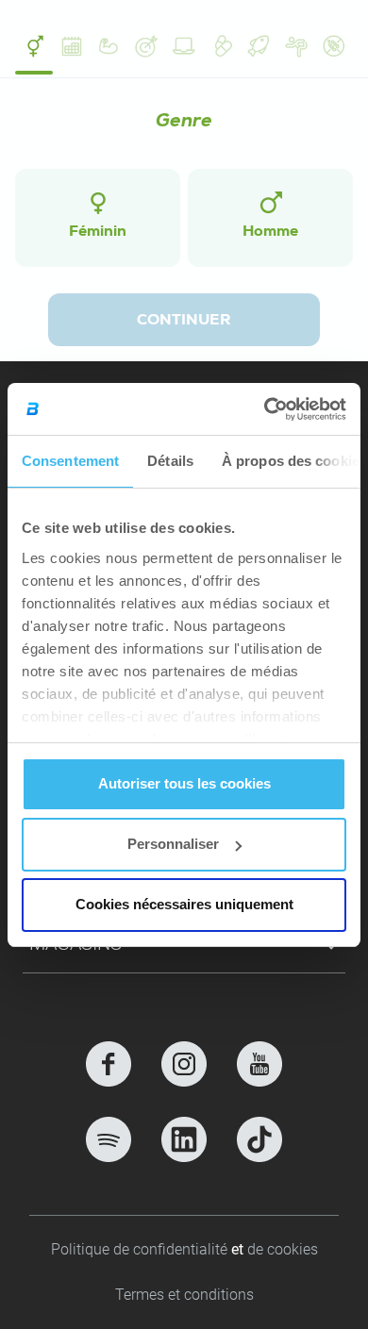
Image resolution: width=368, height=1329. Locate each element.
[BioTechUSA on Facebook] (108, 1064)
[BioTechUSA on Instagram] (184, 1064)
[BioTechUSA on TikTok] (259, 1139)
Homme (270, 233)
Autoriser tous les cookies (184, 783)
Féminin (97, 233)
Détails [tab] (170, 461)
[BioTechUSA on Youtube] (259, 1064)
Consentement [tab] (70, 461)
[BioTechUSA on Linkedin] (184, 1139)
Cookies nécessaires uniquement (184, 904)
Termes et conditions (184, 1295)
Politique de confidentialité (141, 1249)
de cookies (282, 1249)
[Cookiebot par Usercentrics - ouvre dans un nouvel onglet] (264, 409)
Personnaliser (173, 844)
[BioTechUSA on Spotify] (108, 1139)
